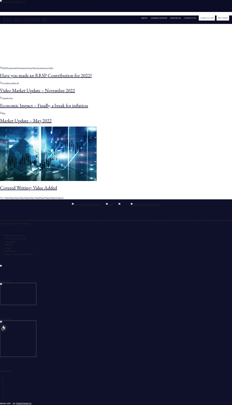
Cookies (8, 382)
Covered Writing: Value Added (28, 188)
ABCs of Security (12, 392)
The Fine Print (11, 376)
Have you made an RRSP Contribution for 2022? (46, 75)
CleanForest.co (23, 403)
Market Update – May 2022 (26, 121)
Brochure (223, 18)
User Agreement (11, 388)
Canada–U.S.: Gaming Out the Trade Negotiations (29, 363)
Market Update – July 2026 (16, 274)
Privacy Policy (10, 379)
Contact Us (190, 18)
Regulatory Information (15, 385)
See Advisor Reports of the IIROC (19, 398)
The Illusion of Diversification (17, 312)
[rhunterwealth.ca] (116, 1)
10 (48, 197)
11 (54, 197)
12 (60, 197)
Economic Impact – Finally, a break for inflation (44, 105)
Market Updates (159, 18)
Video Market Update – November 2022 (37, 90)
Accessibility (10, 395)
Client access (207, 18)
